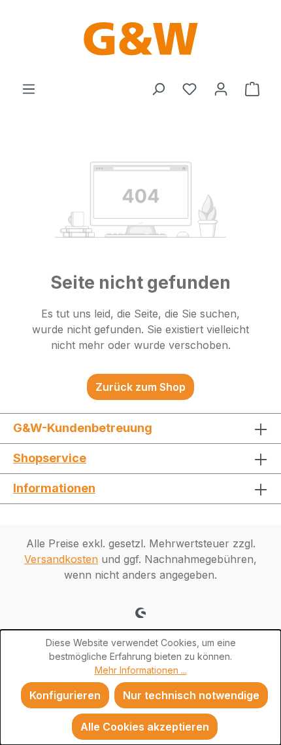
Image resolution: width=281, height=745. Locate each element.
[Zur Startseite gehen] (140, 40)
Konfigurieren (65, 695)
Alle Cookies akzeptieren (144, 726)
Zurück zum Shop (140, 386)
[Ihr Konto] (221, 88)
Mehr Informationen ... (141, 670)
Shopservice (49, 458)
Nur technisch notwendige (191, 695)
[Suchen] (158, 88)
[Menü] (28, 88)
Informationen (54, 488)
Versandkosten (61, 559)
